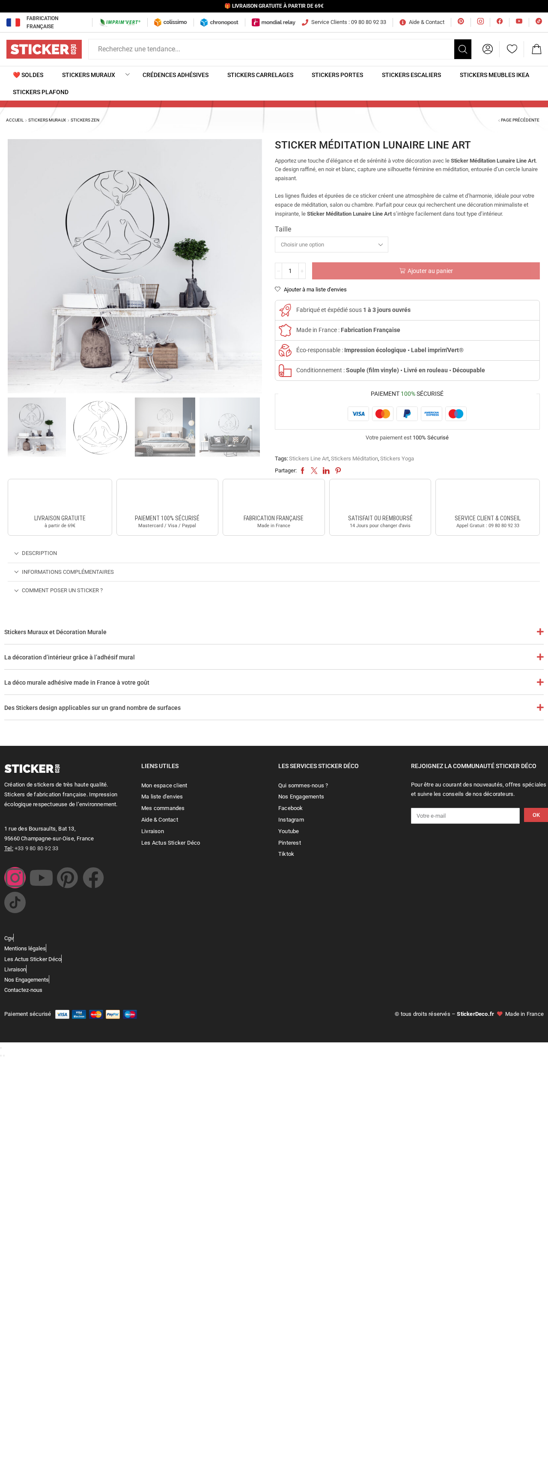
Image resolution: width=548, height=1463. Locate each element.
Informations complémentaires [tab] (68, 572)
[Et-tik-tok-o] (15, 902)
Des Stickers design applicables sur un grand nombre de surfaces (92, 707)
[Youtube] (41, 877)
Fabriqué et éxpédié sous (353, 309)
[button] (487, 49)
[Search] (462, 49)
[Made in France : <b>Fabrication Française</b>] (285, 330)
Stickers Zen (85, 120)
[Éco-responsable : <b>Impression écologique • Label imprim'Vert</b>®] (285, 350)
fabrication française (274, 518)
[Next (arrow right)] (4, 1055)
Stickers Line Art (309, 458)
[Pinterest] (67, 877)
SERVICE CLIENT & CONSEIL (488, 518)
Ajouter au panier (430, 270)
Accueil (15, 120)
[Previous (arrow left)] (1, 1055)
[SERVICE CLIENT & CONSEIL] (487, 498)
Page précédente (520, 120)
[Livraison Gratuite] (60, 498)
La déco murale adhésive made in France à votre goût (76, 682)
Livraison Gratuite (60, 518)
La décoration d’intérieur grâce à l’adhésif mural (69, 657)
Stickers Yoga (397, 458)
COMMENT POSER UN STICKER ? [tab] (62, 590)
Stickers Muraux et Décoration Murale (55, 632)
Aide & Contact (426, 22)
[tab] (274, 553)
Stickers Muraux (47, 120)
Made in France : (348, 329)
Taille (283, 229)
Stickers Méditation (354, 458)
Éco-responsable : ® (380, 350)
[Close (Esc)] (1, 1048)
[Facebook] (93, 877)
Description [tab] (39, 553)
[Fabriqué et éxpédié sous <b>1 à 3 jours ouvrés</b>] (285, 310)
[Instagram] (15, 877)
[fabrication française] (273, 498)
